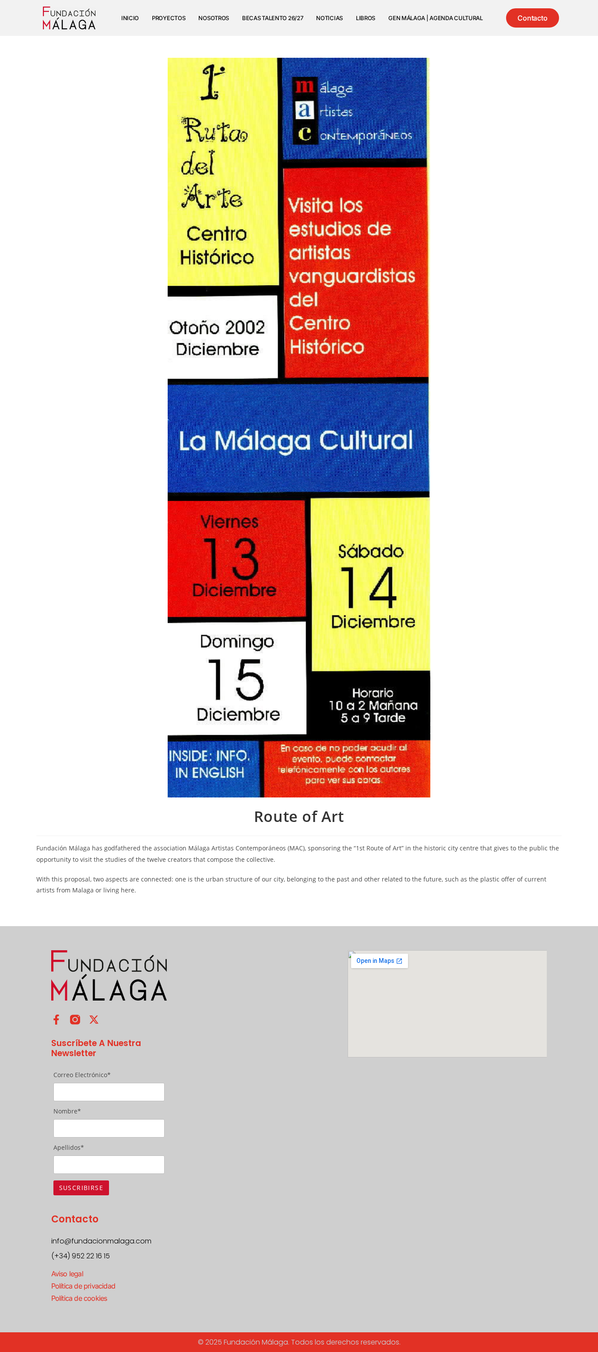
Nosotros (213, 17)
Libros (365, 17)
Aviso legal (67, 1273)
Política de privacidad (83, 1286)
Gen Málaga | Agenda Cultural (435, 17)
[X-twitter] (94, 1020)
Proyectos (168, 17)
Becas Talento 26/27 (272, 17)
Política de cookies (79, 1298)
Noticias (329, 17)
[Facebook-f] (56, 1020)
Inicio (130, 17)
